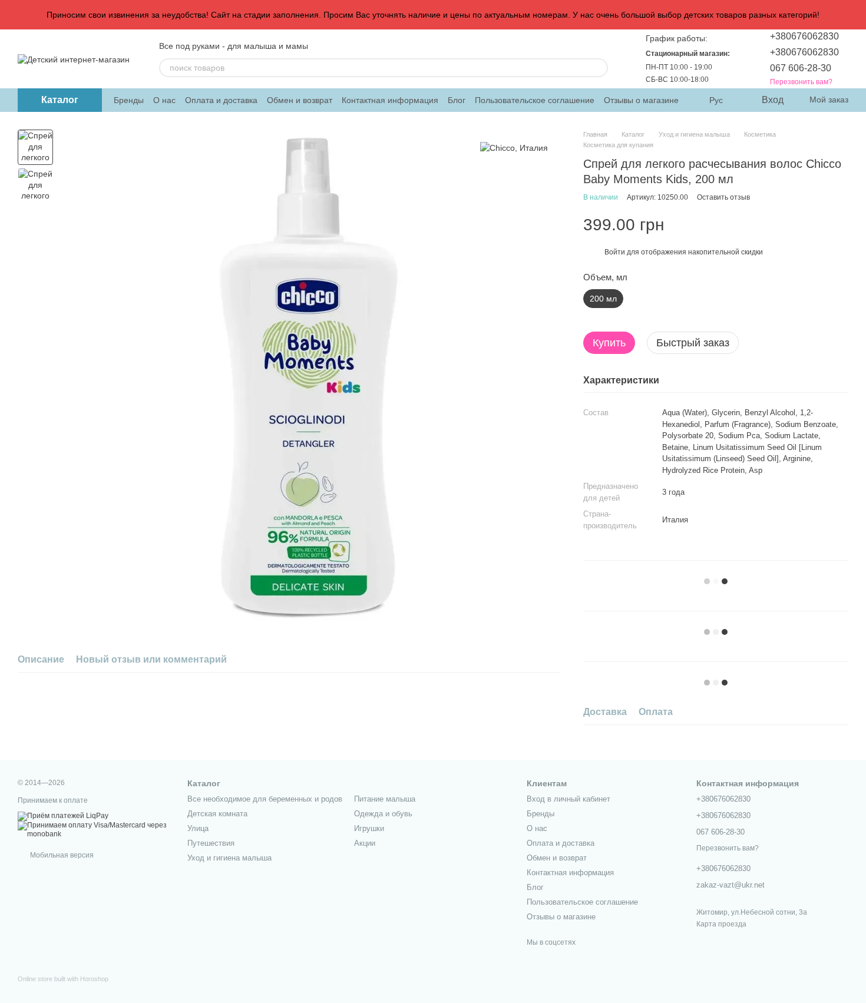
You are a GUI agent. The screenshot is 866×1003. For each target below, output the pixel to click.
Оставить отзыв (723, 197)
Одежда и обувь (383, 813)
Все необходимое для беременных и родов (264, 799)
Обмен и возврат (299, 100)
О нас (164, 100)
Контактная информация (390, 100)
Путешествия (210, 843)
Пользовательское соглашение (534, 100)
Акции (364, 843)
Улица (198, 828)
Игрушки (369, 828)
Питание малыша (384, 799)
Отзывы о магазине (641, 100)
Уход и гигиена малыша (229, 857)
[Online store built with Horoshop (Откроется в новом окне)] (63, 989)
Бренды (129, 100)
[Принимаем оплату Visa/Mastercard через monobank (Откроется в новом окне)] (94, 830)
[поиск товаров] (598, 67)
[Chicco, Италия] (514, 146)
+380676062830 (804, 36)
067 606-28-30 (800, 68)
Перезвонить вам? (801, 82)
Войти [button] (614, 252)
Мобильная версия (61, 855)
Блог (456, 100)
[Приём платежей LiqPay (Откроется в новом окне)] (63, 816)
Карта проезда (721, 924)
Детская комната (217, 813)
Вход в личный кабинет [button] (568, 799)
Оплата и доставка (221, 100)
